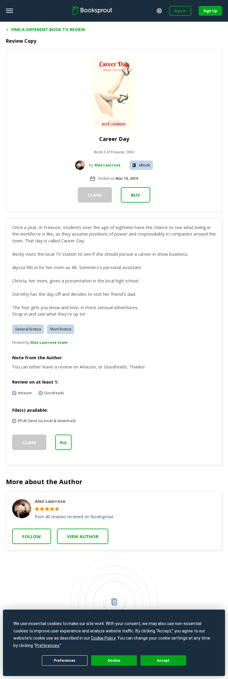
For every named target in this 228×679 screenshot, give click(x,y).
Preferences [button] (47, 645)
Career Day (114, 138)
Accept (163, 661)
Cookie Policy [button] (103, 638)
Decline (114, 661)
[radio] (37, 509)
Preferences (64, 661)
